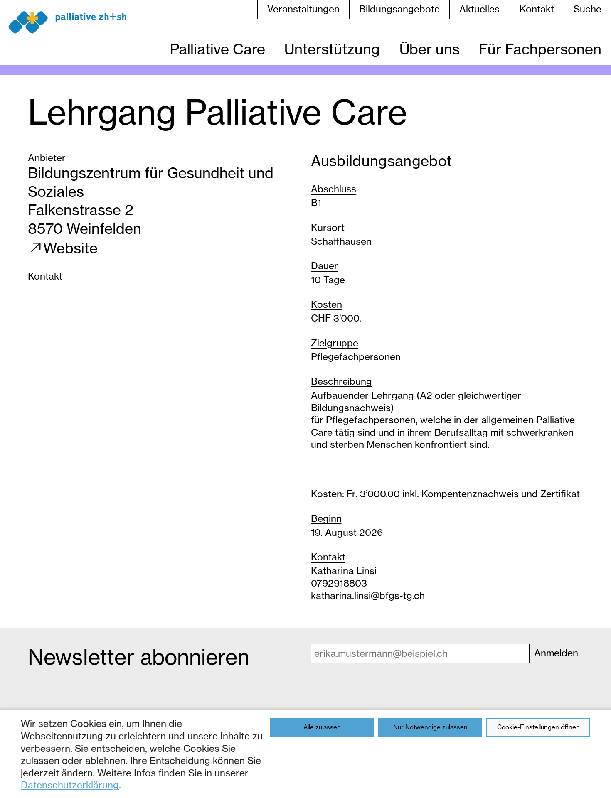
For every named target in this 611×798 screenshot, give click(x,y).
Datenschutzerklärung (70, 785)
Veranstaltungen (303, 9)
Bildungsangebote (399, 9)
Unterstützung (332, 49)
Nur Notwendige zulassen (430, 727)
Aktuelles (479, 9)
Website (70, 248)
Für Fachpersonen (540, 49)
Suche (587, 9)
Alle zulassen (322, 727)
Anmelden (556, 653)
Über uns (429, 49)
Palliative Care (217, 49)
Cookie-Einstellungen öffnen (538, 727)
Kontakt (537, 9)
